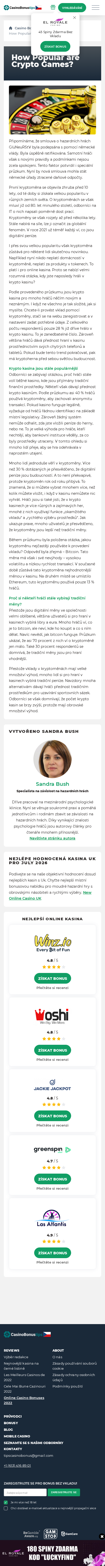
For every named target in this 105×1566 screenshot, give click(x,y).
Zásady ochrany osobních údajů (73, 1377)
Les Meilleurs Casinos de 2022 (24, 1377)
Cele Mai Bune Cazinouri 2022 (25, 1388)
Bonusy (11, 1423)
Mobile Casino (17, 1436)
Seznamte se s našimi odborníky (33, 1443)
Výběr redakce (16, 1357)
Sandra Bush (52, 784)
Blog (8, 1430)
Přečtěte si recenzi (52, 988)
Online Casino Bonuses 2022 (24, 1400)
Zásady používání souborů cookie (74, 1365)
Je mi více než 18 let (23, 1502)
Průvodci (13, 1416)
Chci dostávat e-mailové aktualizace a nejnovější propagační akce (53, 1508)
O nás (57, 1357)
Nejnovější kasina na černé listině (21, 1365)
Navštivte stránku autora (52, 838)
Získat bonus (55, 46)
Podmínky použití (67, 1386)
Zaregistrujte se (64, 1492)
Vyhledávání (72, 7)
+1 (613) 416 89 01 (17, 1465)
